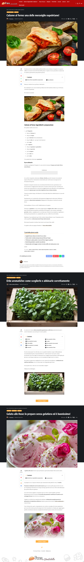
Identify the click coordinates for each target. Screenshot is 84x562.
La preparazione (49, 478)
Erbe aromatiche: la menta (32, 341)
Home (7, 9)
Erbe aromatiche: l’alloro (50, 339)
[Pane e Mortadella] (9, 3)
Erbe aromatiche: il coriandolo (32, 345)
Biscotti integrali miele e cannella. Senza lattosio (35, 242)
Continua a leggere (42, 400)
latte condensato (59, 501)
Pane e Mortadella (47, 225)
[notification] (77, 3)
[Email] (21, 81)
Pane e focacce (10, 12)
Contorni (9, 551)
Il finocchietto (48, 345)
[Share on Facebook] (67, 19)
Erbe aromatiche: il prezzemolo (52, 343)
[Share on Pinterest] (68, 19)
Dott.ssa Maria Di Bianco (14, 284)
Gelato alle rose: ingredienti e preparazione (35, 478)
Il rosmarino (29, 347)
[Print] (74, 19)
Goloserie (14, 410)
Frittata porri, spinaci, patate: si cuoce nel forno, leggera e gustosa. (39, 240)
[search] (79, 3)
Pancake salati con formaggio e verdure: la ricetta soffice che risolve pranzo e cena (42, 244)
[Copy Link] (72, 19)
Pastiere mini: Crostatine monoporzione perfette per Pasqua (37, 238)
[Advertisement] (44, 172)
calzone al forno (35, 249)
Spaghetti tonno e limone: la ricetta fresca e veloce (35, 236)
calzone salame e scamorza (29, 251)
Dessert (9, 410)
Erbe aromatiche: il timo (51, 347)
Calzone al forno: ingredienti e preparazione (35, 79)
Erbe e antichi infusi (11, 277)
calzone (30, 249)
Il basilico (28, 339)
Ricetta (16, 12)
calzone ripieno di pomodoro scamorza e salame (47, 249)
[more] (76, 3)
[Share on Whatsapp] (70, 19)
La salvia (48, 341)
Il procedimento (50, 79)
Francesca (11, 18)
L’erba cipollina (29, 343)
